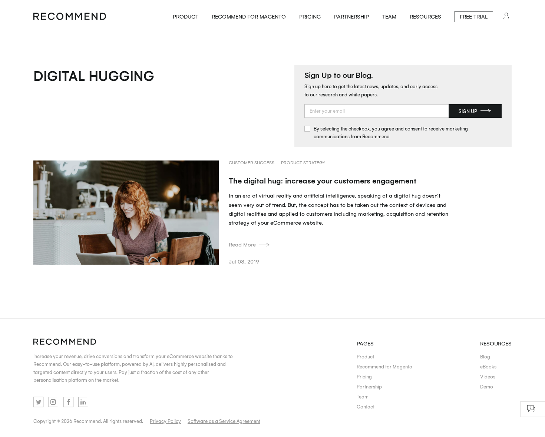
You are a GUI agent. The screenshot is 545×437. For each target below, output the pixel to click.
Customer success (251, 162)
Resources (425, 16)
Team (389, 16)
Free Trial (474, 16)
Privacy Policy (165, 421)
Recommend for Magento (249, 16)
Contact (365, 406)
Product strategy (303, 162)
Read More (242, 244)
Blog (485, 356)
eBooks (488, 366)
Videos (487, 376)
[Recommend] (69, 16)
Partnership (351, 16)
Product (185, 16)
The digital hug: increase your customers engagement (322, 180)
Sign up (468, 111)
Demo (486, 386)
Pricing (310, 16)
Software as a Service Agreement (224, 421)
